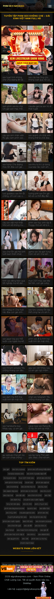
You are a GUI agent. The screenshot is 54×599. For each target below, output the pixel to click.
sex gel (6, 469)
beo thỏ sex (28, 521)
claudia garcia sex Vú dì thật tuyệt (39, 107)
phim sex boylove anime (14, 508)
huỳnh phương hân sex (17, 517)
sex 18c (48, 495)
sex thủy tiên (11, 513)
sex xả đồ (28, 526)
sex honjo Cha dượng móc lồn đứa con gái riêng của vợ (13, 165)
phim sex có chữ (43, 478)
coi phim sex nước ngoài (34, 500)
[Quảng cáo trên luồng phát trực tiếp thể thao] (27, 568)
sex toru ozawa (18, 469)
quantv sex (31, 508)
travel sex (29, 482)
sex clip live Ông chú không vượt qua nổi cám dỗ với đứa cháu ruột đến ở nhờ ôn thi (39, 78)
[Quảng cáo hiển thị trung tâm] (27, 46)
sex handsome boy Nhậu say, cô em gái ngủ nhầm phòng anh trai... (13, 427)
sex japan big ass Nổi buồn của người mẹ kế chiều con (13, 340)
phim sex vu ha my (39, 539)
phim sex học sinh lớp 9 (14, 534)
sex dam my (15, 500)
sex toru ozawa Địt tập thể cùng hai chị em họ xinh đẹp (39, 311)
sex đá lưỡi (20, 495)
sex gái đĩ (44, 530)
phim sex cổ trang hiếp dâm (39, 469)
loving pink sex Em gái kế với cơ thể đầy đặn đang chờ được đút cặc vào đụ (39, 194)
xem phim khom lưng (13, 482)
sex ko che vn (40, 526)
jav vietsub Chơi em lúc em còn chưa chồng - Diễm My (14, 456)
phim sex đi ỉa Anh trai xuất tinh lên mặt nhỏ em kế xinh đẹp (39, 340)
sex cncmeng (12, 487)
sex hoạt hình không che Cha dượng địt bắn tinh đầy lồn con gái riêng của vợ (13, 78)
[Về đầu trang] (47, 595)
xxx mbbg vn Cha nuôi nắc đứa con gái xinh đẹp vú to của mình (13, 311)
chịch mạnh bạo (27, 543)
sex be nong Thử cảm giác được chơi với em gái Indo (38, 456)
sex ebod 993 (43, 534)
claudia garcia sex (27, 513)
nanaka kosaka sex (16, 474)
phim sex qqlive (42, 482)
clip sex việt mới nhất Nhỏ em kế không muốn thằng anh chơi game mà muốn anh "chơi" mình (14, 223)
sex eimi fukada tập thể (36, 474)
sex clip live (8, 495)
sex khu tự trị (45, 491)
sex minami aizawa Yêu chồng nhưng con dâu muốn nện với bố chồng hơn (14, 369)
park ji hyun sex (41, 504)
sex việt (25, 539)
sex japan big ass (10, 491)
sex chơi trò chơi (35, 495)
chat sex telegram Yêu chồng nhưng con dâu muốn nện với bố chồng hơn (39, 398)
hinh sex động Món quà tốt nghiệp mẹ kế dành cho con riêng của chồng (14, 282)
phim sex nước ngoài (11, 521)
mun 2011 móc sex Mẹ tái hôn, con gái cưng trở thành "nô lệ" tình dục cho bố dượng (39, 282)
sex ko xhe (27, 504)
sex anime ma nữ (28, 487)
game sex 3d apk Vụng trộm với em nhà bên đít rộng (39, 253)
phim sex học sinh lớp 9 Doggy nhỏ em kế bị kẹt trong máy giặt (39, 223)
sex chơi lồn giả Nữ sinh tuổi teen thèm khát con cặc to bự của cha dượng (14, 253)
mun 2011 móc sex (26, 478)
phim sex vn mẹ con (29, 491)
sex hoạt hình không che (27, 530)
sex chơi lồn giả (14, 526)
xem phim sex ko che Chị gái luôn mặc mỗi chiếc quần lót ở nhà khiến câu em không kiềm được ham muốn (13, 107)
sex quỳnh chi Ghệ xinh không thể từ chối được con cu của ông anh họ (39, 136)
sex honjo (10, 530)
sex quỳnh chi (13, 539)
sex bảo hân (45, 508)
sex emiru (31, 534)
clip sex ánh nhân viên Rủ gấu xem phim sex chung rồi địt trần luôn (13, 136)
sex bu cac (42, 487)
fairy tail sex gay (13, 504)
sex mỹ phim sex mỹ (38, 517)
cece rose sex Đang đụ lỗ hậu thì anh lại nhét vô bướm (39, 427)
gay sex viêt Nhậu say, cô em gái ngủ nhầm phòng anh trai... (39, 369)
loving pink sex (10, 478)
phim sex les (43, 513)
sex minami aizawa (43, 521)
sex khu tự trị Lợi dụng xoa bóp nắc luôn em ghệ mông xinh (39, 165)
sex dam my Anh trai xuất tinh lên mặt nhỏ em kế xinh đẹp (13, 398)
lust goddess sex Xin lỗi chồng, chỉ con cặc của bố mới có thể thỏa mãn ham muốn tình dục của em (14, 194)
